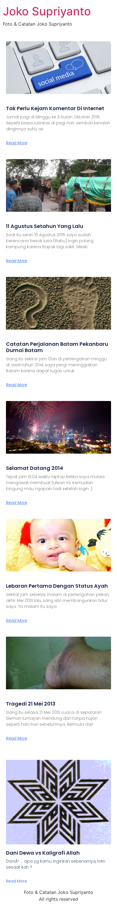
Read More (16, 143)
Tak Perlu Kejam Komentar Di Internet (55, 108)
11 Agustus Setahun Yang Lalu (44, 226)
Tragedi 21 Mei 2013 (30, 703)
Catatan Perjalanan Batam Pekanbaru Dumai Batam (57, 347)
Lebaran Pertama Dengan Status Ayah (57, 585)
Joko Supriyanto (47, 11)
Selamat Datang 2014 (34, 468)
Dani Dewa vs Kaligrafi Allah (43, 852)
